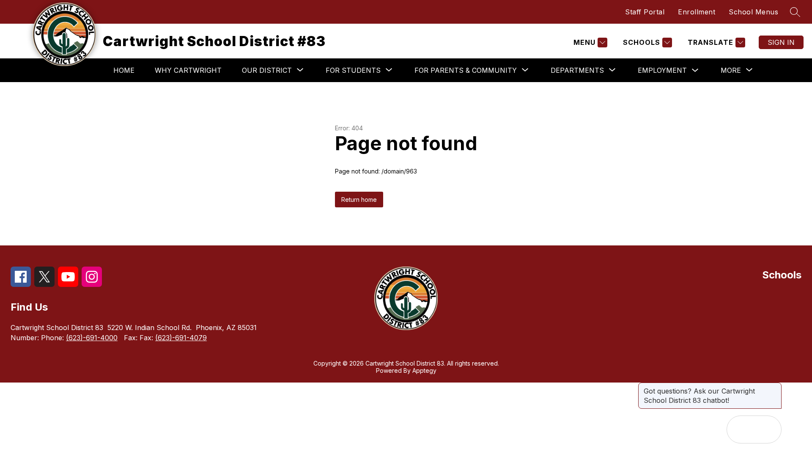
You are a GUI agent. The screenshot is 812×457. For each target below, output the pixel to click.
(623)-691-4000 (92, 337)
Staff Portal (644, 12)
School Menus (753, 12)
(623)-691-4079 (181, 337)
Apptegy (424, 370)
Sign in (781, 42)
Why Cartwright (188, 70)
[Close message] (774, 386)
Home (123, 70)
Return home (359, 199)
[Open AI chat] (767, 429)
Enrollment (696, 12)
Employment (662, 70)
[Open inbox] (740, 429)
